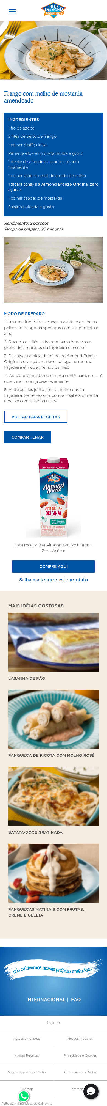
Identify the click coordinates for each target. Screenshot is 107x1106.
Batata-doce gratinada (35, 832)
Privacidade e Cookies (80, 1055)
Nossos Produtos (80, 1038)
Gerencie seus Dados (80, 1072)
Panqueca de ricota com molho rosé (51, 755)
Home (53, 1022)
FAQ (76, 999)
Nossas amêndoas (26, 1038)
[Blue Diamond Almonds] (53, 10)
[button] (91, 1091)
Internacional (46, 999)
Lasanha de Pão (26, 678)
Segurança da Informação (27, 1072)
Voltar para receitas (36, 417)
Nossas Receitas (26, 1055)
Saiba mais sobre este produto (53, 579)
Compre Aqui (54, 566)
